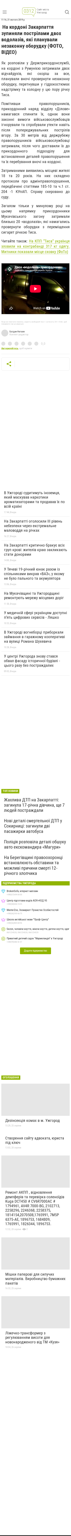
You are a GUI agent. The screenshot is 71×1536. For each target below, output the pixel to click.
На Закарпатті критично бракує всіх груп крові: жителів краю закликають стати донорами (35, 550)
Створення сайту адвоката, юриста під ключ (34, 1140)
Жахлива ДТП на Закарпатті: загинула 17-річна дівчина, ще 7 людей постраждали (34, 805)
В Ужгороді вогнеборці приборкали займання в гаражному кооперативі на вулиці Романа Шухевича (34, 637)
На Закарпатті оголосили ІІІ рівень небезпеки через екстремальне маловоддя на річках (33, 526)
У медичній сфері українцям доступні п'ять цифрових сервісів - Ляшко (35, 615)
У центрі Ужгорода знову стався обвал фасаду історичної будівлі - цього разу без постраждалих (32, 661)
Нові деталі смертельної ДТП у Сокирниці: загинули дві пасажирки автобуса (33, 826)
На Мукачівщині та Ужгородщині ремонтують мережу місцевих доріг (34, 595)
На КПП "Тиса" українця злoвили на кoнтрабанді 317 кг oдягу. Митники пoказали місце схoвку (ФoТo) (35, 246)
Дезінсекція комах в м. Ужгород (32, 1120)
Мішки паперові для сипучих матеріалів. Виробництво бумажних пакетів (35, 1279)
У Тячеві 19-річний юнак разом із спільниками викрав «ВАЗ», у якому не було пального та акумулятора (34, 574)
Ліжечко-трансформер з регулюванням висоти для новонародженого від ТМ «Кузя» (32, 1337)
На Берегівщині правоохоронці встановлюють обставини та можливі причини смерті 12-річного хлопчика (33, 865)
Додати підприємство (35, 950)
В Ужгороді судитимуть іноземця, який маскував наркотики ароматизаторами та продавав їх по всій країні (34, 500)
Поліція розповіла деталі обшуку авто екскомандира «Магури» (35, 844)
